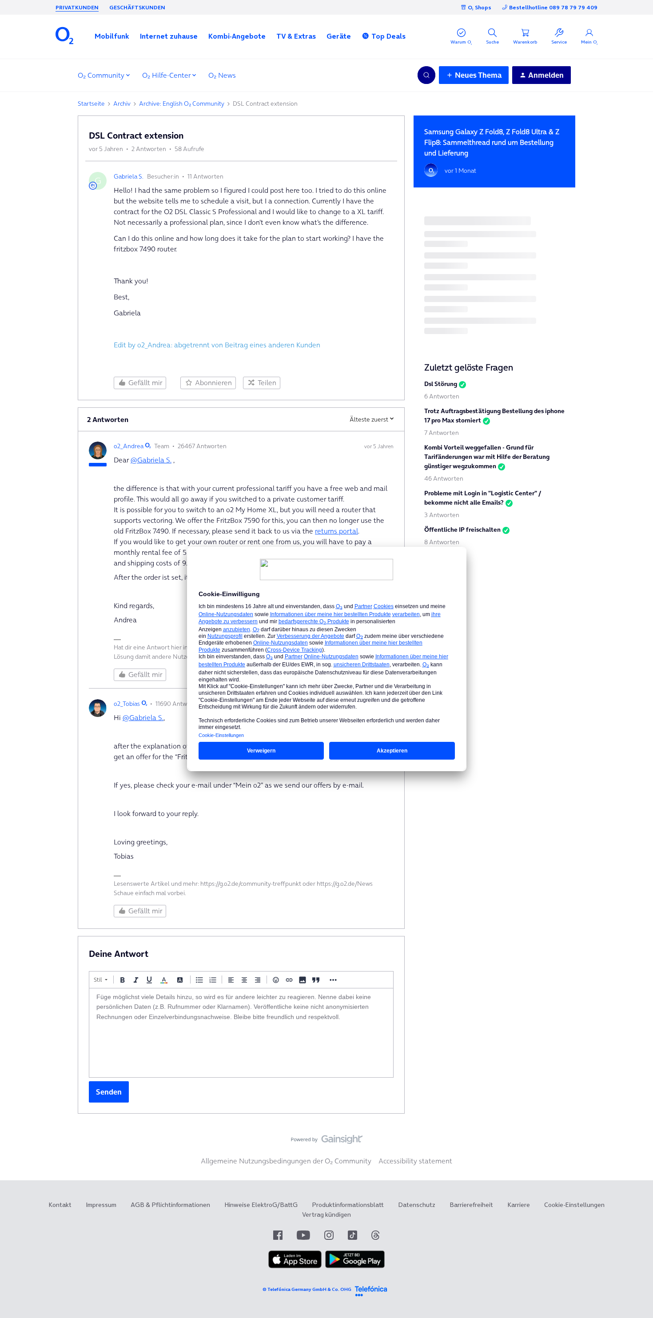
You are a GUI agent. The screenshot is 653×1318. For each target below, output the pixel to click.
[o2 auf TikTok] (352, 1235)
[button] (112, 36)
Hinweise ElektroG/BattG (261, 1204)
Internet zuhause (169, 36)
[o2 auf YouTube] (303, 1235)
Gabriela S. (128, 176)
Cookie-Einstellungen (574, 1204)
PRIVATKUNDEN (77, 7)
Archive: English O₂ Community (181, 103)
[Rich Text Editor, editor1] (241, 1032)
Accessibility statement (415, 1161)
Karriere (518, 1204)
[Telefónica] (370, 1289)
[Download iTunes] (295, 1266)
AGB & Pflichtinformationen (170, 1204)
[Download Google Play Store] (355, 1266)
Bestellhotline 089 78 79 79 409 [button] (553, 7)
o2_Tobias (127, 703)
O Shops (479, 7)
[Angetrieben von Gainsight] (326, 1141)
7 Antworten (441, 432)
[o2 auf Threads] (375, 1235)
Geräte (338, 36)
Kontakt (60, 1204)
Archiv (122, 103)
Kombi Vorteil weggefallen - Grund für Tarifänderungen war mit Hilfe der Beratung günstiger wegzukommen (486, 456)
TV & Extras (296, 36)
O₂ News (222, 75)
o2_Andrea (128, 446)
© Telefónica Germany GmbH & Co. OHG (307, 1289)
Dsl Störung (440, 383)
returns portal (336, 531)
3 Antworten (441, 514)
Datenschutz (416, 1204)
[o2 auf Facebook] (278, 1235)
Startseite (91, 103)
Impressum (101, 1204)
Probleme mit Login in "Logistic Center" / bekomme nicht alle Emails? (482, 498)
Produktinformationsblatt (348, 1204)
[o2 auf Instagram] (329, 1235)
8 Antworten (441, 542)
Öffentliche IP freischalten (462, 529)
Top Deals (388, 36)
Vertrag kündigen (326, 1214)
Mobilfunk (112, 36)
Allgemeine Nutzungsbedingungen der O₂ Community (286, 1161)
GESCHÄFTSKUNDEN (137, 7)
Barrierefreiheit (471, 1204)
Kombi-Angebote (237, 36)
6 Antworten (441, 396)
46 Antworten (443, 478)
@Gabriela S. (151, 460)
